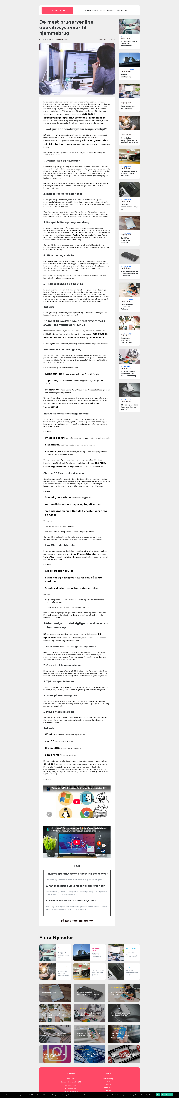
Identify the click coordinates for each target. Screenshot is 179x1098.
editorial (102, 39)
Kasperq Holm (126, 103)
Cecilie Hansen (126, 38)
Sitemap (108, 1091)
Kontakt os (122, 10)
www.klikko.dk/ (73, 1092)
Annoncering (91, 10)
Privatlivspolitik (167, 1095)
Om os (102, 10)
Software (111, 39)
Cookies (111, 10)
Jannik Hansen (62, 39)
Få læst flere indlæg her (77, 920)
